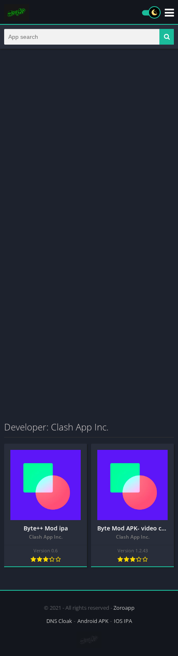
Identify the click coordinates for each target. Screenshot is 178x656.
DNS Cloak (59, 621)
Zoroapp (124, 607)
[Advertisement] (89, 146)
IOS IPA (123, 621)
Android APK (92, 621)
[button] (166, 37)
